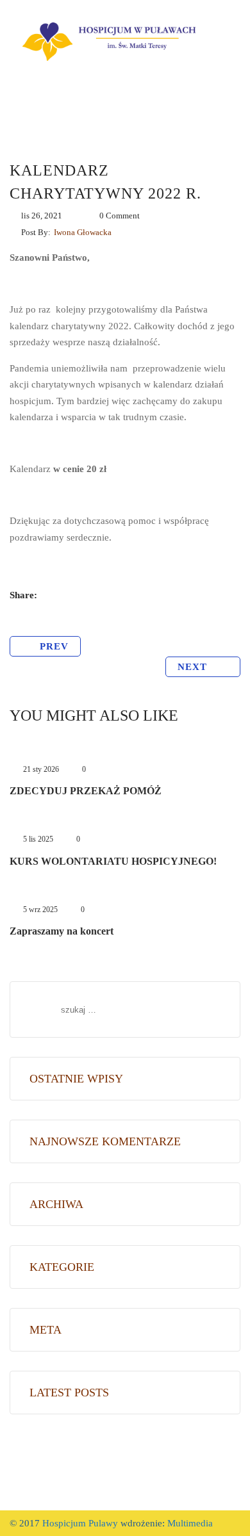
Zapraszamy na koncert (61, 931)
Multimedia (189, 1523)
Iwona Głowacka (83, 232)
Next (194, 667)
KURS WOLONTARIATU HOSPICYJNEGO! (113, 861)
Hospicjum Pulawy (80, 1523)
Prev (54, 646)
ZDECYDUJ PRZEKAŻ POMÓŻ (86, 790)
